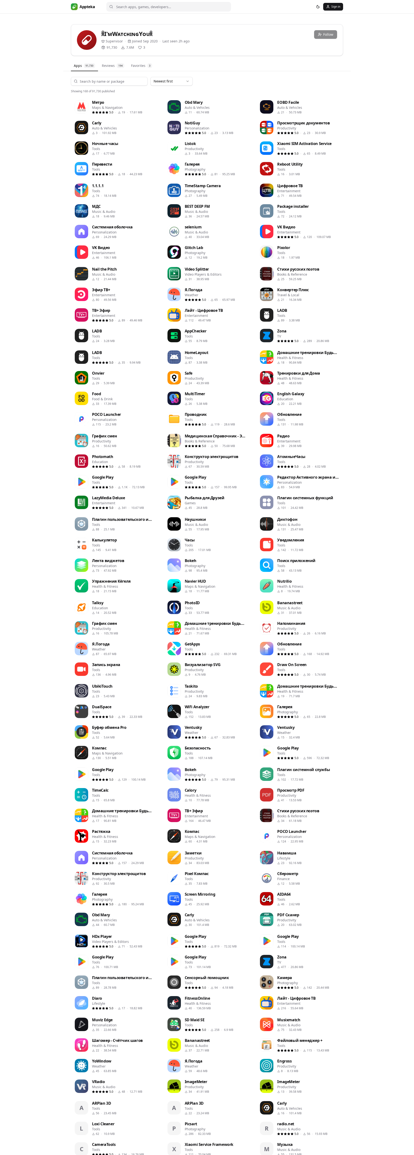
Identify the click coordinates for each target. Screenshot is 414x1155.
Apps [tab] (83, 65)
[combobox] (171, 81)
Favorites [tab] (140, 65)
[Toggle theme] (318, 6)
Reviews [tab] (112, 65)
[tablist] (207, 66)
